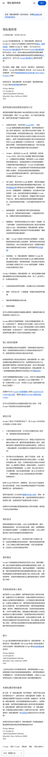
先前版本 (24, 713)
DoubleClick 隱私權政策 (12, 50)
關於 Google (15, 747)
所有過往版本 (10, 17)
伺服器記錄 (12, 188)
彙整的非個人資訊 (29, 495)
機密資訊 (37, 371)
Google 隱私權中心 (27, 58)
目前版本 (36, 14)
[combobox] (13, 753)
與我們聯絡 (16, 85)
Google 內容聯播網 (20, 392)
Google (5, 747)
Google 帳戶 (29, 125)
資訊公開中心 (39, 747)
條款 (30, 747)
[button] (3, 3)
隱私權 (24, 747)
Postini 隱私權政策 (37, 50)
